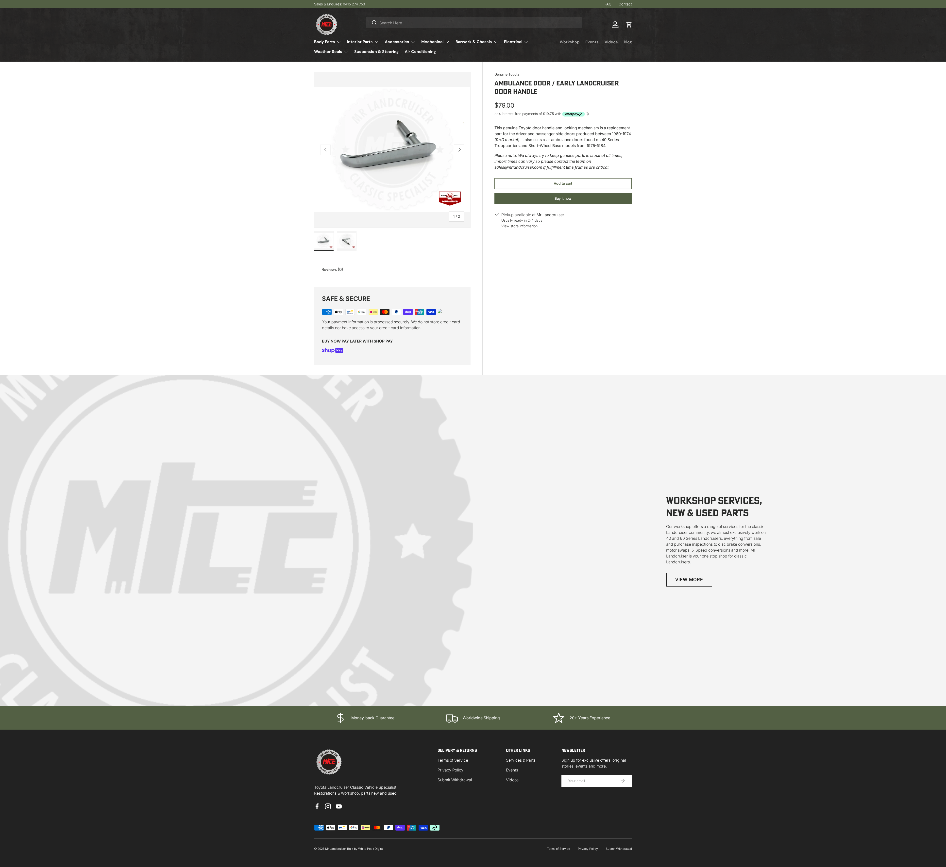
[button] (629, 24)
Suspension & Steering (376, 51)
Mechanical (432, 41)
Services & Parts (521, 760)
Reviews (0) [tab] (332, 269)
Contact (625, 4)
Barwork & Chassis (474, 41)
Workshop (569, 42)
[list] (392, 150)
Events (592, 42)
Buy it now (563, 198)
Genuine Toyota (506, 74)
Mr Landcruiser (335, 849)
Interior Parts (360, 41)
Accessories (397, 41)
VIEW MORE (689, 579)
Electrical (513, 41)
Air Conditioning (420, 51)
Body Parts (324, 41)
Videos (611, 42)
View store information (519, 226)
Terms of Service (453, 760)
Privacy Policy (450, 770)
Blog (628, 42)
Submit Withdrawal (455, 779)
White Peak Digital (371, 849)
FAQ (608, 4)
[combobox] (474, 22)
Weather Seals (328, 51)
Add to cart (563, 183)
